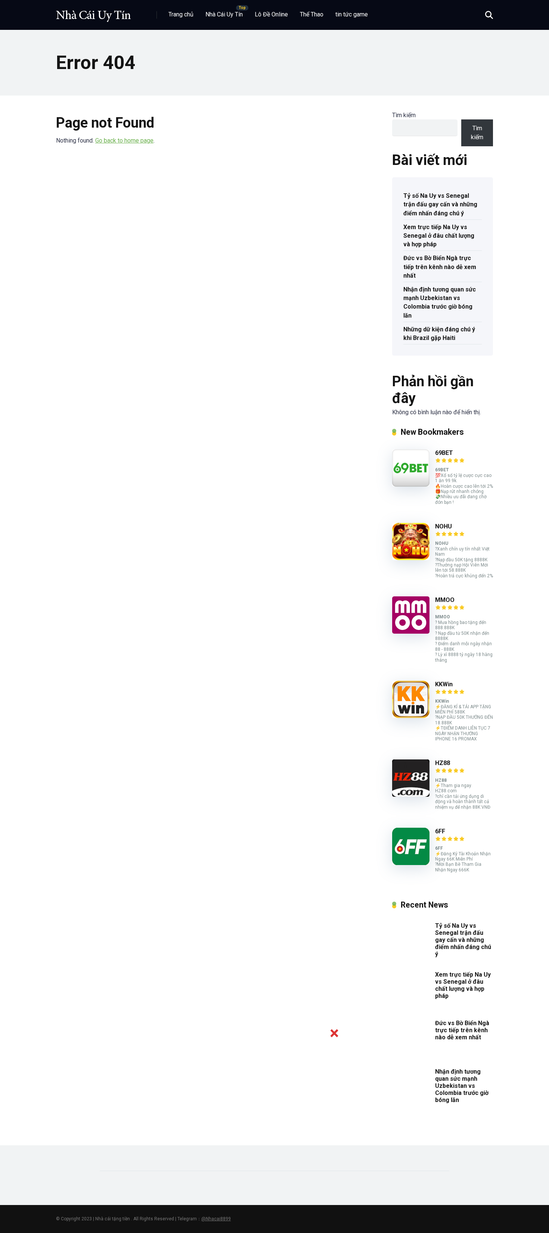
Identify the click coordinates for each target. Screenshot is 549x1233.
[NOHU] (410, 558)
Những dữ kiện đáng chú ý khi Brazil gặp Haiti (439, 333)
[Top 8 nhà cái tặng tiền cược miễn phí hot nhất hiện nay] (93, 12)
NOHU (443, 526)
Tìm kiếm (404, 115)
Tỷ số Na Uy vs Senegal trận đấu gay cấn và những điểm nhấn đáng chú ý (440, 204)
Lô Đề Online (271, 14)
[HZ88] (410, 794)
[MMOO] (410, 631)
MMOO (445, 599)
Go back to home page (124, 140)
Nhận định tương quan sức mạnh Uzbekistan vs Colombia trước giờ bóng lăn (439, 302)
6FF (440, 831)
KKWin (444, 684)
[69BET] (410, 484)
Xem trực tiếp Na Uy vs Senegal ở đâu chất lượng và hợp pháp (438, 236)
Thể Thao (311, 14)
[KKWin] (410, 715)
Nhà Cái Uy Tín (224, 14)
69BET (444, 452)
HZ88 (442, 763)
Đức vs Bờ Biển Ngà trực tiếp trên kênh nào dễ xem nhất (439, 267)
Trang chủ (180, 14)
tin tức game (351, 14)
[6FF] (410, 863)
